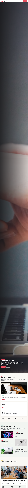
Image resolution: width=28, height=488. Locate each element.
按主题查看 (2, 418)
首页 (12, 1)
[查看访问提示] (22, 1)
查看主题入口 (3, 399)
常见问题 (15, 418)
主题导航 (15, 1)
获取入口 (22, 418)
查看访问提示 (8, 366)
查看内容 (3, 407)
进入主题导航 (2, 366)
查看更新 (9, 418)
